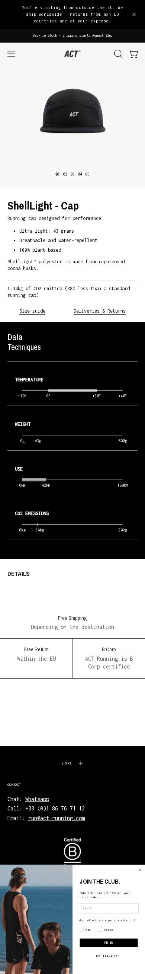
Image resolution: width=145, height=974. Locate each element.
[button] (117, 54)
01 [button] (57, 174)
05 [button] (87, 174)
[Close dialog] (140, 870)
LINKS (66, 763)
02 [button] (65, 174)
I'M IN (109, 942)
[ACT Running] (72, 54)
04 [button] (80, 174)
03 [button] (72, 174)
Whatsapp (37, 799)
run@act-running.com (56, 818)
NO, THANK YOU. (108, 956)
